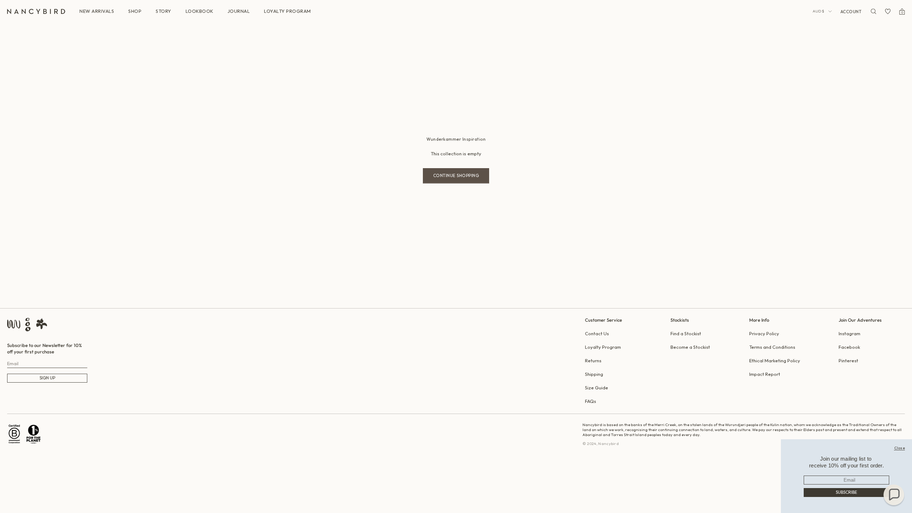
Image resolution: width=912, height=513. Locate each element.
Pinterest (848, 360)
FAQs (590, 401)
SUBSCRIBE (846, 492)
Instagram (849, 333)
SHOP (134, 11)
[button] (894, 494)
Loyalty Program (603, 347)
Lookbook (199, 11)
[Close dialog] (900, 448)
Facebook (849, 347)
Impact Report (764, 374)
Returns (593, 360)
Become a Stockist (690, 347)
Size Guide (596, 387)
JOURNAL (239, 11)
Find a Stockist (685, 333)
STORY (163, 11)
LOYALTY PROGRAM (287, 11)
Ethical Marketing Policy (774, 360)
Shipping (594, 374)
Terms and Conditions (772, 347)
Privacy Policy (764, 333)
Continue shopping (456, 175)
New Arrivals (96, 11)
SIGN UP (47, 377)
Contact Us (597, 333)
